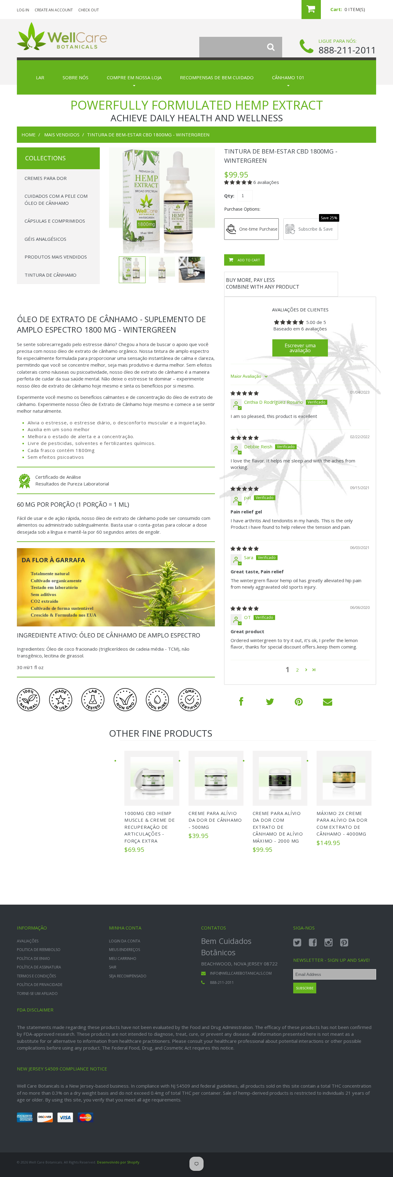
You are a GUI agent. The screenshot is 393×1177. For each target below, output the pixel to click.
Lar (40, 77)
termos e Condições (36, 976)
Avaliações (27, 941)
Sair (112, 967)
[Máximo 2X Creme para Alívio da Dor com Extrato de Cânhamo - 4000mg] (344, 778)
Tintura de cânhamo (50, 275)
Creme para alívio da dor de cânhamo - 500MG (215, 820)
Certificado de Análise (58, 477)
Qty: (229, 196)
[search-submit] (274, 47)
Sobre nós (75, 77)
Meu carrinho (122, 958)
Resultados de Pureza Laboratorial (72, 484)
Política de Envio (33, 958)
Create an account (54, 10)
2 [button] (297, 670)
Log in (23, 10)
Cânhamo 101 (288, 77)
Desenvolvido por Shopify (118, 1162)
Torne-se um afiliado (37, 993)
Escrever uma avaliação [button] (300, 348)
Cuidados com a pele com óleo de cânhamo (56, 199)
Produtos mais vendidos (56, 257)
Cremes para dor (46, 178)
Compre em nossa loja (134, 77)
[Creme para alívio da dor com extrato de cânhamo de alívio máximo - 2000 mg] (280, 778)
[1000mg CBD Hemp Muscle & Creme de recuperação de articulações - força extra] (151, 778)
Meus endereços (124, 949)
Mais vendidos (62, 134)
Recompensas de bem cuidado (217, 77)
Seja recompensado (127, 976)
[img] (245, 393)
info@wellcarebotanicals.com (241, 973)
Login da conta (124, 941)
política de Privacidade (39, 984)
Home (28, 134)
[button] (238, 182)
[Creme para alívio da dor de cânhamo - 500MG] (216, 778)
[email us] (327, 701)
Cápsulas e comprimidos (55, 221)
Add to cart (248, 260)
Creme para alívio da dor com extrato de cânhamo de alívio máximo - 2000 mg (278, 827)
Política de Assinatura (39, 967)
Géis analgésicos (45, 239)
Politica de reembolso (38, 949)
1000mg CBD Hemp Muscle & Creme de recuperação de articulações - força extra (149, 827)
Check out (88, 10)
